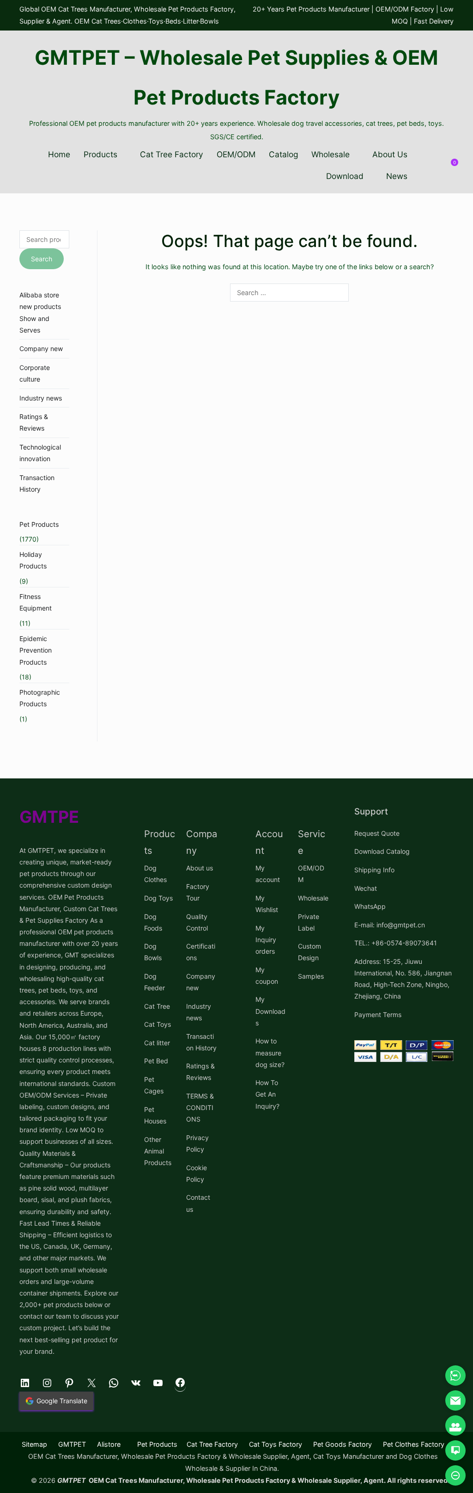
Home (59, 154)
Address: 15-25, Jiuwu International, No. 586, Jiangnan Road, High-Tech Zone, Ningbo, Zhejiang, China (403, 978)
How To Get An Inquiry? (267, 1094)
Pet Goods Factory (342, 1444)
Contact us (198, 1203)
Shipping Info (374, 870)
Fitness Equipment (35, 602)
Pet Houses (155, 1115)
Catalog (283, 154)
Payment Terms (377, 1014)
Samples (311, 976)
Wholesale (330, 154)
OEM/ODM (236, 154)
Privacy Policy (197, 1143)
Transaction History (37, 483)
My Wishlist (266, 903)
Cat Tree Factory (171, 154)
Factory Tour (197, 892)
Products (100, 154)
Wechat (365, 888)
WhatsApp (370, 906)
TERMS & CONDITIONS (200, 1107)
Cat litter (157, 1043)
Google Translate (61, 1401)
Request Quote (377, 833)
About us (199, 868)
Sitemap (34, 1444)
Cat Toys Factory (275, 1444)
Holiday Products (33, 560)
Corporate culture (34, 373)
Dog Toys (158, 898)
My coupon (266, 975)
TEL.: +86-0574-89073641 (395, 943)
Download (345, 176)
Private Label (308, 922)
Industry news (40, 398)
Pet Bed (156, 1061)
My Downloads (270, 1010)
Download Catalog (382, 851)
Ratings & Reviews (33, 422)
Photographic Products (39, 698)
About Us (389, 154)
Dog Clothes (155, 873)
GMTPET (72, 1444)
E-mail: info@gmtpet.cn (389, 925)
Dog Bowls (153, 952)
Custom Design (309, 952)
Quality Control (197, 922)
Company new (41, 348)
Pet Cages (154, 1085)
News (396, 176)
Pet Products (39, 524)
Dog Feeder (154, 982)
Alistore (109, 1444)
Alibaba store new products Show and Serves (40, 312)
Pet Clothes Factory (413, 1444)
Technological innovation (40, 453)
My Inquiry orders (265, 939)
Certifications (200, 952)
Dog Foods (153, 922)
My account (267, 873)
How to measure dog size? (270, 1052)
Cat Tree (157, 1006)
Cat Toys (157, 1024)
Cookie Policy (196, 1173)
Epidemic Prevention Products (35, 650)
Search (41, 259)
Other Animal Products (157, 1150)
